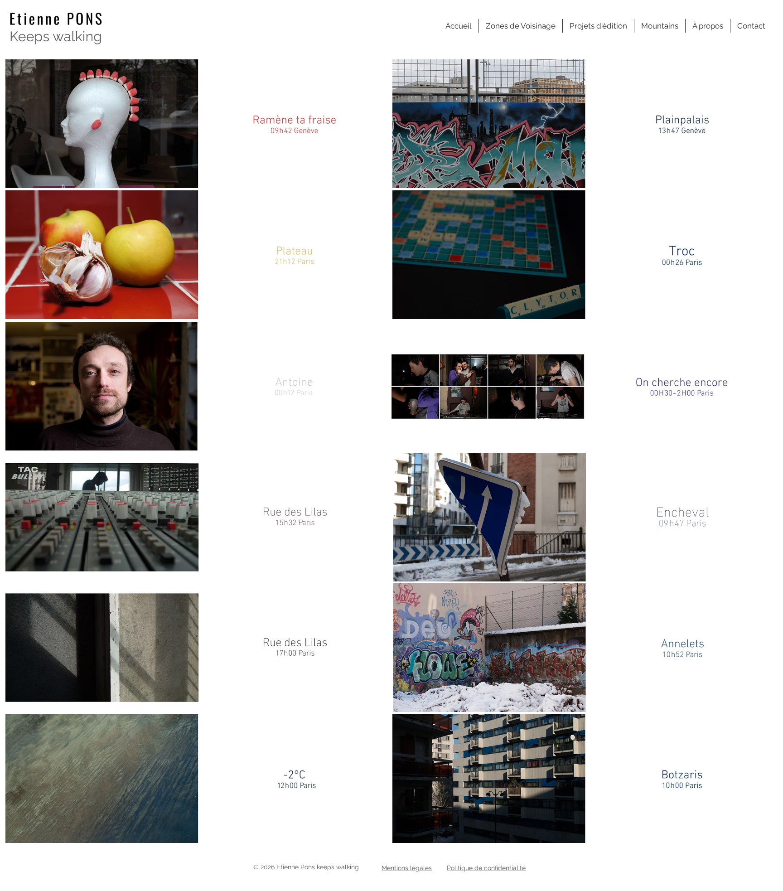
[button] (520, 26)
